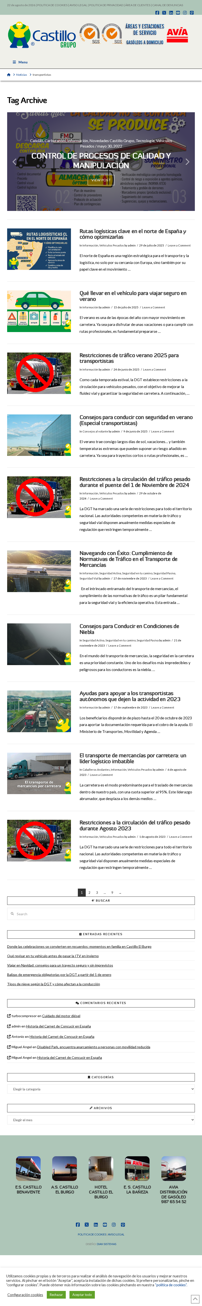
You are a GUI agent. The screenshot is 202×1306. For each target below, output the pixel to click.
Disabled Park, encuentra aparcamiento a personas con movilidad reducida (93, 1047)
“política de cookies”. (171, 1285)
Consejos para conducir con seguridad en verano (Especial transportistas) (136, 420)
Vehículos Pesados (111, 245)
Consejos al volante (95, 431)
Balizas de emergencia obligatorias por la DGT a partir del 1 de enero (59, 974)
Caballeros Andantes (96, 769)
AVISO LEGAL (78, 5)
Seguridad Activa (110, 573)
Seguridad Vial (89, 578)
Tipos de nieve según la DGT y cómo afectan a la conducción (53, 984)
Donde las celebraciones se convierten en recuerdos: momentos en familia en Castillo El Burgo (79, 946)
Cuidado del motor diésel (61, 1016)
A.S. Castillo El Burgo (64, 1189)
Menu (23, 62)
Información (90, 245)
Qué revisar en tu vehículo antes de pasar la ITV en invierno (53, 956)
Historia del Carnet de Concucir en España (58, 1026)
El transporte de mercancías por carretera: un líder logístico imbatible (133, 758)
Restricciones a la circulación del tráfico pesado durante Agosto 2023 (135, 825)
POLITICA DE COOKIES (52, 5)
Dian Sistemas (106, 1244)
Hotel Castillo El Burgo (101, 1192)
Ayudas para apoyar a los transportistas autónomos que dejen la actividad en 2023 (130, 696)
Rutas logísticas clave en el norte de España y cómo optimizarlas (133, 234)
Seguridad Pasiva (164, 573)
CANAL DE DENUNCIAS (167, 5)
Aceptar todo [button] (82, 1295)
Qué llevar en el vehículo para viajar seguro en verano (133, 296)
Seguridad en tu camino (137, 573)
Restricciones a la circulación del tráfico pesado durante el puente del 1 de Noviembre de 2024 (135, 482)
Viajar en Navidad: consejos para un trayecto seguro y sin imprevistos (60, 965)
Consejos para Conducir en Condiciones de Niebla (129, 629)
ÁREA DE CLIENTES (137, 5)
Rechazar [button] (56, 1295)
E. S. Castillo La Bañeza (137, 1189)
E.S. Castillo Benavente (28, 1189)
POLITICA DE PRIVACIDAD (106, 5)
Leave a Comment (179, 245)
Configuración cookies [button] (25, 1295)
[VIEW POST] (39, 249)
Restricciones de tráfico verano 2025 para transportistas (129, 358)
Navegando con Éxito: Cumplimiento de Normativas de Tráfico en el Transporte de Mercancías (128, 559)
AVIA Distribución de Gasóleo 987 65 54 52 (173, 1194)
